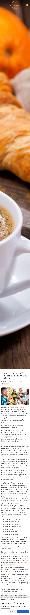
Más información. (5, 608)
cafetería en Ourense (17, 408)
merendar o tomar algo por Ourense (14, 563)
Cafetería (5, 384)
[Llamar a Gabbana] (27, 5)
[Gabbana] (15, 5)
